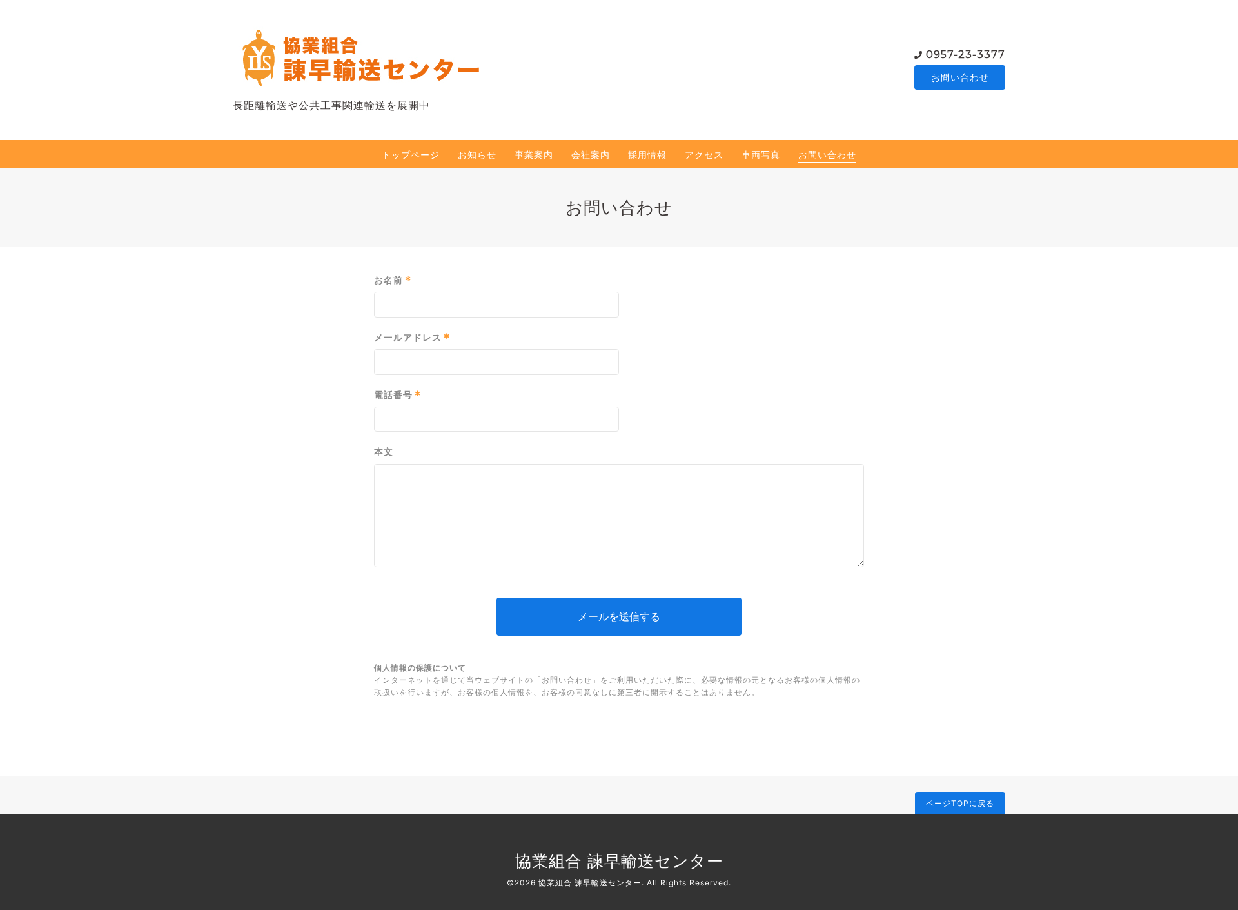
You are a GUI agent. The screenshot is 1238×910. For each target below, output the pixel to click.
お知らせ (477, 154)
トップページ (411, 154)
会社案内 (590, 154)
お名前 (393, 280)
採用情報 (647, 154)
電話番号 (398, 395)
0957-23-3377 (965, 54)
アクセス (704, 154)
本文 (383, 451)
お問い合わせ (960, 77)
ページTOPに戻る (960, 803)
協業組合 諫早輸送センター (619, 861)
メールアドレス (412, 337)
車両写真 (761, 154)
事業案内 (534, 154)
